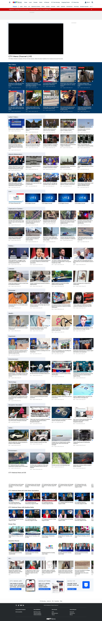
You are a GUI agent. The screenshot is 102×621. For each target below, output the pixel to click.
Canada (35, 2)
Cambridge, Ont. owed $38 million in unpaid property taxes (51, 108)
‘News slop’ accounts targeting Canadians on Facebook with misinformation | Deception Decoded (40, 420)
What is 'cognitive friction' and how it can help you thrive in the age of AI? (82, 397)
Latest (21, 6)
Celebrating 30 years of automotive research (81, 443)
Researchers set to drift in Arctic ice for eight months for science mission (68, 85)
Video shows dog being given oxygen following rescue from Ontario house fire (84, 108)
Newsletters (56, 601)
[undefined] (16, 481)
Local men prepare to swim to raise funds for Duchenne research (18, 284)
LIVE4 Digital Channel (80, 203)
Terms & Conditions (37, 613)
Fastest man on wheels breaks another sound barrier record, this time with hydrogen (61, 443)
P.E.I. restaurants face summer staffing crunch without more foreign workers (67, 108)
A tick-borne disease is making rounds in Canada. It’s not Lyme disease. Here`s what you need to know (18, 352)
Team (61, 601)
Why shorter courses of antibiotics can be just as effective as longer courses (83, 328)
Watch (40, 2)
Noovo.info (72, 611)
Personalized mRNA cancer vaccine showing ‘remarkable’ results (38, 328)
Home (25, 2)
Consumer (53, 6)
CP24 (53, 611)
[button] (91, 199)
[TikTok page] (18, 605)
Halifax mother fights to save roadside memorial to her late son (33, 108)
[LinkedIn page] (23, 605)
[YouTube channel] (21, 605)
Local (30, 2)
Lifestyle (48, 6)
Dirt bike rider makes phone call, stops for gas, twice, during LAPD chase (16, 108)
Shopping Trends (66, 2)
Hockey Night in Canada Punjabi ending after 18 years (61, 374)
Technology (76, 6)
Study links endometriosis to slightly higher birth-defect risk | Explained (83, 351)
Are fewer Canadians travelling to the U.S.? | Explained (40, 351)
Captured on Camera (35, 6)
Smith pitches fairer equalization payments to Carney (68, 167)
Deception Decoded (84, 6)
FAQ (53, 601)
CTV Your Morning (55, 2)
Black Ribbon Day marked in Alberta (32, 129)
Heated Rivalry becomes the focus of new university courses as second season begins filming (83, 375)
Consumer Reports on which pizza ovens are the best (18, 305)
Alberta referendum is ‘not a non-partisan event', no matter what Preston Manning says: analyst (16, 167)
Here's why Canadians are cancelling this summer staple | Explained (61, 351)
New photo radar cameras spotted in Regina (84, 129)
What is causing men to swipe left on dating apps (81, 284)
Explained (63, 6)
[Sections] (9, 2)
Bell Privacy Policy (37, 611)
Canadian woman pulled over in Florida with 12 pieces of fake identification (85, 222)
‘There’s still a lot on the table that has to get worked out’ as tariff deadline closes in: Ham (83, 261)
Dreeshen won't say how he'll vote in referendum (33, 183)
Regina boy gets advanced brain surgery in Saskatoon (68, 145)
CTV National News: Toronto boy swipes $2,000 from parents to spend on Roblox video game (61, 306)
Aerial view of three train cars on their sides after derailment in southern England (33, 222)
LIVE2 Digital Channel (47, 203)
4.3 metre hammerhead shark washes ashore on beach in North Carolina (33, 238)
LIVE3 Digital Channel (63, 203)
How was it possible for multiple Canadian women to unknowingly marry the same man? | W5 (82, 572)
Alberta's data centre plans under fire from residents (49, 129)
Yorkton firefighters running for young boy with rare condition (50, 145)
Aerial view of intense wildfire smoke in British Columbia (15, 238)
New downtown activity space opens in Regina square (67, 129)
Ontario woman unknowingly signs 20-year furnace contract (40, 305)
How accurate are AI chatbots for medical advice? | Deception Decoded (62, 420)
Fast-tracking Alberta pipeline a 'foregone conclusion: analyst (50, 167)
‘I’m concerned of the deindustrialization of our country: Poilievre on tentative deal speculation (40, 261)
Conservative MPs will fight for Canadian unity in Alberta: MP (50, 183)
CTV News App (43, 601)
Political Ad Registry (37, 614)
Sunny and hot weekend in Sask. (16, 129)
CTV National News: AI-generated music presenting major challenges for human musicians (18, 398)
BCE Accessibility (19, 611)
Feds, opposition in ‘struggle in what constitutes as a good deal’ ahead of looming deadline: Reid (17, 261)
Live (29, 6)
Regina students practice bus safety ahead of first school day (60, 284)
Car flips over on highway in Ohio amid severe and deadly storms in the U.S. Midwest (39, 466)
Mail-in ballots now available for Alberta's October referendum (67, 183)
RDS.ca (71, 614)
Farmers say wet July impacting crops (61, 465)
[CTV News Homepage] (17, 2)
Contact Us (49, 601)
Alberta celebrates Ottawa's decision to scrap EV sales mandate (17, 443)
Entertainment (69, 6)
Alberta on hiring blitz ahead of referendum (33, 167)
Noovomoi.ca (72, 613)
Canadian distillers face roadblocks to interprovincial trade (84, 85)
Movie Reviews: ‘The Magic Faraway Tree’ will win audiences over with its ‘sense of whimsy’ (18, 375)
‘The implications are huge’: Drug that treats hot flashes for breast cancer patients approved (60, 329)
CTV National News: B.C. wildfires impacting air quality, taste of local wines (18, 466)
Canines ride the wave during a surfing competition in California (67, 238)
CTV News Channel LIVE (14, 203)
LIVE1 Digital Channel (30, 203)
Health (58, 6)
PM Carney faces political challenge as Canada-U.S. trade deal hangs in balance (33, 85)
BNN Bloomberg (55, 613)
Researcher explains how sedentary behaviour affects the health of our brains (15, 571)
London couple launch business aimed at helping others (40, 284)
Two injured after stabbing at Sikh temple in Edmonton (50, 84)
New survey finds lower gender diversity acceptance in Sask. (33, 145)
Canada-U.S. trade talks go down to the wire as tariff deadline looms (16, 85)
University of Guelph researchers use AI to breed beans (62, 397)
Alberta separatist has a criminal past (85, 167)
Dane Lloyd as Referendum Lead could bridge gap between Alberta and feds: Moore (85, 184)
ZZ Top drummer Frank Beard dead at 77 (40, 373)
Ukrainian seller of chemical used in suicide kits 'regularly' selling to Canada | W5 (49, 571)
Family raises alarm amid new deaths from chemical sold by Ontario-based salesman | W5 (65, 571)
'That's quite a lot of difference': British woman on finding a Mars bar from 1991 (82, 305)
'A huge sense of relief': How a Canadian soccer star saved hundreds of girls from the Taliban (32, 572)
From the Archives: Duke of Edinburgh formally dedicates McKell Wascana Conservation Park (15, 146)
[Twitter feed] (16, 605)
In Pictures (46, 2)
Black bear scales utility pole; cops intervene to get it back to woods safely (50, 238)
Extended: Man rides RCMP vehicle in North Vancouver (49, 221)
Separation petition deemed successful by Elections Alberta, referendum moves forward (16, 184)
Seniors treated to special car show (38, 442)
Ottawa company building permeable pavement (39, 397)
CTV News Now (75, 2)
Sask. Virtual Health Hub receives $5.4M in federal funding (85, 145)
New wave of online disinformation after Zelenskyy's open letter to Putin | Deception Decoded (82, 420)
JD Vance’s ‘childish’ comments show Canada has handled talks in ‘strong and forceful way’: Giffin (61, 261)
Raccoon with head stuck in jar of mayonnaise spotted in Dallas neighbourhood (68, 222)
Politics (43, 6)
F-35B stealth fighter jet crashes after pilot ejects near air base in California (85, 238)
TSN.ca (53, 614)
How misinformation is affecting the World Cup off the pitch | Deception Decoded (18, 420)
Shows (25, 6)
